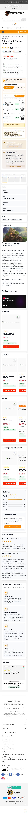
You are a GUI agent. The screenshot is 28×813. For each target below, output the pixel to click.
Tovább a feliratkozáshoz (13, 708)
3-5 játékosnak (5, 219)
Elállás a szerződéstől (7, 749)
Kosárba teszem (12, 347)
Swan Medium (19, 87)
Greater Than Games (8, 198)
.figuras (21, 774)
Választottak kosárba (19, 95)
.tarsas (6, 774)
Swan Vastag (8, 90)
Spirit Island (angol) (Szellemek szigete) (8, 333)
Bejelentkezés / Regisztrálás (13, 526)
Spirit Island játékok (8, 210)
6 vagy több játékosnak (16, 219)
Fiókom (13, 8)
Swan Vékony (8, 87)
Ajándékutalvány (6, 739)
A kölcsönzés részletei (14, 146)
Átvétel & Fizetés (6, 743)
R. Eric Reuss (6, 192)
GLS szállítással (19, 72)
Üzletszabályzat (6, 747)
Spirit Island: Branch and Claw (8, 376)
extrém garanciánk (14, 68)
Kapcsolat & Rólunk (7, 741)
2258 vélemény (12, 685)
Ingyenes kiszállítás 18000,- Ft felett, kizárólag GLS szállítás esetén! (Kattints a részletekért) (14, 27)
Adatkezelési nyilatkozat (8, 745)
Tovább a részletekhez (15, 166)
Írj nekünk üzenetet (14, 5)
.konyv (14, 774)
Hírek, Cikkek (23, 31)
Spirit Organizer (7, 420)
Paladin (19, 90)
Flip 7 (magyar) (7, 469)
